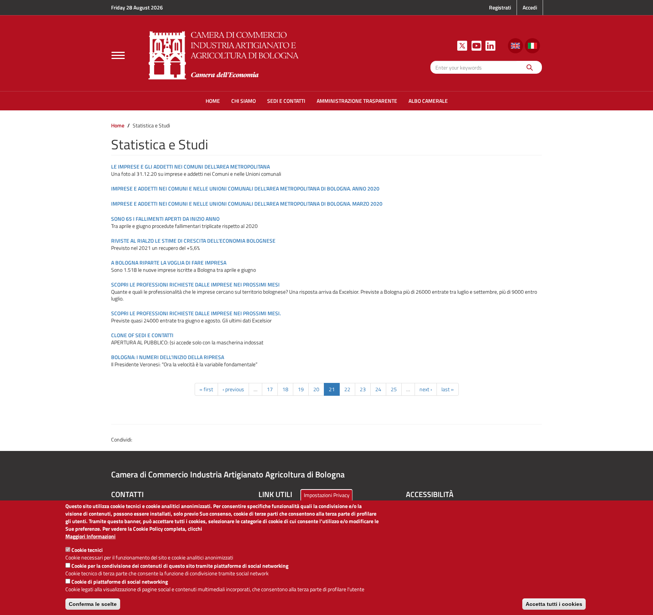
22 (347, 389)
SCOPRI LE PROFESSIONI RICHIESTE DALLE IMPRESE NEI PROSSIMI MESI (195, 284)
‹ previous (233, 389)
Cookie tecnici (87, 550)
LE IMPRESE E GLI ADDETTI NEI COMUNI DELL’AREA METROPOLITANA (190, 166)
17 (270, 389)
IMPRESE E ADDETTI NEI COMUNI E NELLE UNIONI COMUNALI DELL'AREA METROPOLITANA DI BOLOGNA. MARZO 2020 (246, 204)
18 (285, 389)
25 (394, 389)
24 (378, 389)
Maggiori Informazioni (90, 536)
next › (425, 389)
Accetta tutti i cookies (554, 604)
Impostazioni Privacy (327, 495)
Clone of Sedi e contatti (142, 335)
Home (117, 125)
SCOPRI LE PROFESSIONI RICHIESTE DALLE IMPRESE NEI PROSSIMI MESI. (196, 313)
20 (316, 389)
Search (529, 67)
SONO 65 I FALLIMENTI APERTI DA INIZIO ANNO (165, 219)
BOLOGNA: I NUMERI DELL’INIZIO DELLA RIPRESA (167, 357)
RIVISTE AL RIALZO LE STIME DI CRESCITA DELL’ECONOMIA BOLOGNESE (193, 241)
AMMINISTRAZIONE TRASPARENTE (357, 101)
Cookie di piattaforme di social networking (119, 582)
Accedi (530, 7)
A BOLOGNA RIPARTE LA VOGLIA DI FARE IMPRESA (168, 262)
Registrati (500, 7)
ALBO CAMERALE (428, 101)
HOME (213, 101)
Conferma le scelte (93, 604)
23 (363, 389)
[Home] (223, 54)
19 (301, 389)
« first (206, 389)
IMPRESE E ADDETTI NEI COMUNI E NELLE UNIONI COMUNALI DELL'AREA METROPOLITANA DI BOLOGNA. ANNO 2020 (245, 188)
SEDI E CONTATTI (286, 101)
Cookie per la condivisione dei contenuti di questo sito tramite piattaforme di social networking (179, 566)
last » (447, 389)
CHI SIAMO (243, 101)
